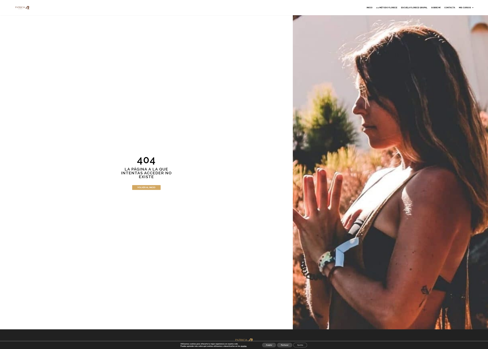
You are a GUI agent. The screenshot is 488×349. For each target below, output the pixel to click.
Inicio (369, 7)
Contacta (449, 7)
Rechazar (284, 345)
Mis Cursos (465, 7)
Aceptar (269, 345)
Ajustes (300, 345)
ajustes (244, 346)
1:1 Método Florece (386, 7)
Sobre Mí (435, 7)
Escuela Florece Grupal (414, 7)
